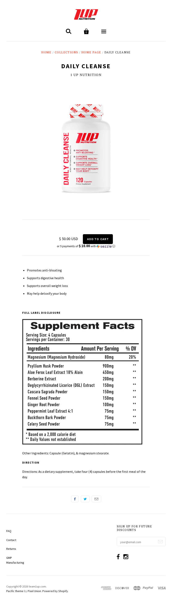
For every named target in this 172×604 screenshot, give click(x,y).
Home (46, 52)
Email (96, 499)
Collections (66, 52)
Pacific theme (14, 591)
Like (75, 499)
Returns (11, 549)
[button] (86, 246)
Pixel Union (34, 591)
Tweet (85, 499)
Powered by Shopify (55, 591)
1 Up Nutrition (86, 74)
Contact (11, 540)
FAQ (8, 531)
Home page (91, 52)
